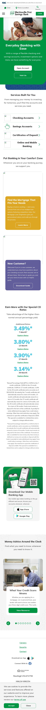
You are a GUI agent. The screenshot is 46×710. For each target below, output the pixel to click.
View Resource (23, 610)
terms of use (20, 699)
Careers (23, 643)
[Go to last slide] (8, 623)
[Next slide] (38, 623)
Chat (8, 8)
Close (28, 706)
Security (23, 647)
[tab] (16, 623)
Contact (23, 651)
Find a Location (23, 8)
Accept (11, 706)
